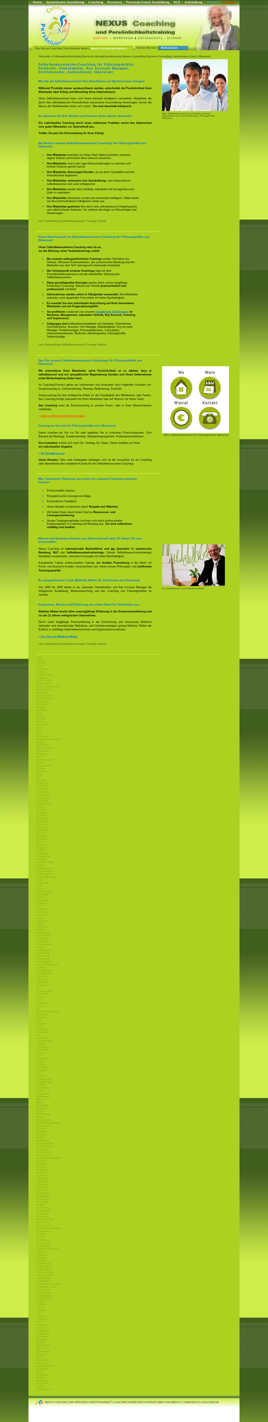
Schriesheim (43, 1281)
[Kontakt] (195, 432)
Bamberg (41, 710)
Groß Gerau (43, 912)
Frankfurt (41, 859)
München (41, 1134)
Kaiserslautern (44, 991)
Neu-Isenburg (44, 1152)
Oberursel (42, 1175)
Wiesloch (41, 1363)
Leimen (40, 1061)
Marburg (41, 1108)
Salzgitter (41, 1260)
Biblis (39, 733)
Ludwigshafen (44, 1081)
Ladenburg (42, 1029)
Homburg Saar (44, 970)
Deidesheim (43, 795)
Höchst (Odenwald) (47, 964)
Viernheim (42, 1324)
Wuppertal (42, 1383)
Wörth (39, 1371)
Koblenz (41, 1017)
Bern (39, 730)
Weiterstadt (42, 1351)
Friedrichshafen (45, 871)
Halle (39, 917)
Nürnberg (41, 1166)
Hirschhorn (42, 958)
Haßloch (41, 929)
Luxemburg (42, 1087)
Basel (39, 713)
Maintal (40, 1099)
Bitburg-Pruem (44, 748)
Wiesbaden (42, 1360)
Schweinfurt (43, 1289)
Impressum (123, 38)
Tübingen (41, 1316)
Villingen (41, 1327)
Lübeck (40, 1084)
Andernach (42, 669)
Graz (39, 906)
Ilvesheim (41, 976)
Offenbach (42, 1178)
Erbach (40, 833)
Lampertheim (44, 1040)
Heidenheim (43, 935)
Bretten (40, 768)
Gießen (40, 897)
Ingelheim (42, 979)
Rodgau (41, 1234)
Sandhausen (43, 1263)
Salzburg (41, 1257)
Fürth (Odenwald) (46, 876)
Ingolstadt (42, 982)
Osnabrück (42, 736)
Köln (39, 1020)
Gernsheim (42, 894)
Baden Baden (44, 683)
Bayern (40, 715)
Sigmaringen (43, 1295)
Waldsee (41, 1339)
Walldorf (41, 1342)
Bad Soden (42, 701)
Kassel (40, 997)
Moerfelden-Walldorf (48, 1122)
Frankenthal (43, 856)
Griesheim (42, 909)
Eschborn (41, 838)
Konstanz (41, 1023)
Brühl (39, 774)
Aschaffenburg (44, 674)
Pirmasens (42, 1199)
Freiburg (41, 865)
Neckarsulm (43, 1149)
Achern (40, 660)
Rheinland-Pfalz (45, 1219)
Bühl (39, 777)
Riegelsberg (43, 1231)
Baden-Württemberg (47, 686)
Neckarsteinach (45, 1146)
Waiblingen (42, 1336)
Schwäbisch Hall (45, 1286)
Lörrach (40, 1076)
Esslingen (42, 844)
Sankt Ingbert (44, 1269)
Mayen (40, 1111)
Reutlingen (42, 1216)
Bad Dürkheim (44, 680)
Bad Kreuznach (45, 695)
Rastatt (40, 1204)
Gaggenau (42, 882)
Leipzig (40, 1064)
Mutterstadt (42, 1140)
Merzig (40, 1117)
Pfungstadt (42, 1193)
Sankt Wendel (44, 1275)
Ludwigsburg (43, 1079)
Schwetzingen (44, 1292)
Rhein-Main (43, 1222)
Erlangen (41, 836)
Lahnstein (42, 1032)
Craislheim (42, 789)
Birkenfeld (42, 745)
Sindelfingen (43, 1298)
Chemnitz (41, 786)
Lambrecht (42, 1038)
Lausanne (42, 1058)
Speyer (40, 1307)
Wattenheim (43, 1345)
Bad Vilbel (42, 704)
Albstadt (41, 663)
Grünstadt (42, 915)
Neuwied (41, 1163)
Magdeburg (43, 1093)
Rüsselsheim (43, 1243)
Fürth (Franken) (45, 874)
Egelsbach (42, 824)
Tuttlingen (42, 1319)
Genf (39, 885)
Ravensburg (43, 1207)
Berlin (39, 727)
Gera (39, 888)
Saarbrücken (43, 1245)
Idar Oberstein (44, 973)
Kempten (41, 1002)
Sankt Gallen (43, 1266)
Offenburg (42, 1181)
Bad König (42, 692)
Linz (38, 1073)
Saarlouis (41, 1254)
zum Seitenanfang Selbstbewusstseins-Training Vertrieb (72, 221)
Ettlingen (41, 847)
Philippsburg (43, 1196)
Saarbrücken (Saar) (47, 1248)
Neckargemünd (45, 1143)
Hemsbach (42, 941)
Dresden (41, 809)
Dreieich (41, 806)
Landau (40, 1043)
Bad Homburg (44, 689)
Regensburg (43, 1210)
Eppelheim (42, 830)
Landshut (41, 1046)
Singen (40, 1301)
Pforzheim (42, 1190)
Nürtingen (42, 1169)
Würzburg (42, 1380)
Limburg (41, 1070)
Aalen (39, 657)
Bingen (40, 742)
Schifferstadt (43, 1278)
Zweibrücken (43, 1389)
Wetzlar (40, 1354)
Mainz (39, 1102)
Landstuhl (42, 1049)
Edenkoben (43, 821)
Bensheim (42, 724)
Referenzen (169, 47)
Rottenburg (42, 1240)
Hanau (40, 923)
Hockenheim (43, 961)
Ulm (38, 1322)
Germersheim (44, 891)
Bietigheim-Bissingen (48, 739)
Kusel (39, 1026)
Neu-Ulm (41, 1161)
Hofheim (41, 967)
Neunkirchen (43, 1155)
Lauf (38, 1055)
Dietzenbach (43, 797)
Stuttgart (41, 1310)
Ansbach (41, 672)
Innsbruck (42, 985)
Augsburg (42, 677)
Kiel (38, 1008)
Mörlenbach (43, 1125)
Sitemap (174, 38)
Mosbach (41, 1131)
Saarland (41, 1251)
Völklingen (42, 1330)
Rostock (41, 1237)
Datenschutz (150, 38)
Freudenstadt (44, 868)
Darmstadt (42, 792)
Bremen (40, 762)
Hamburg (41, 920)
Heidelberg (42, 932)
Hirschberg (42, 956)
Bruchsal (41, 771)
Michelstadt (42, 1120)
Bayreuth (41, 718)
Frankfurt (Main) (45, 862)
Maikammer (43, 1096)
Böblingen (42, 754)
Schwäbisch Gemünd (48, 1283)
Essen (40, 841)
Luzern (40, 1090)
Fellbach (41, 850)
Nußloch (41, 1172)
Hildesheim (42, 953)
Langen (40, 1052)
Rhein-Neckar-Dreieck (49, 1228)
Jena (39, 988)
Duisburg (41, 815)
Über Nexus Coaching (48, 48)
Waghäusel (42, 1333)
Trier (39, 1313)
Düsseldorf (42, 812)
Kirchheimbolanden (47, 1011)
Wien (39, 1357)
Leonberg (42, 1067)
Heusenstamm (44, 950)
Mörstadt (41, 1128)
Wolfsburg (42, 1374)
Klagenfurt (42, 1014)
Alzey (39, 666)
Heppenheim (43, 944)
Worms (40, 1377)
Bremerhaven (44, 765)
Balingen (41, 707)
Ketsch (40, 1005)
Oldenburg (42, 1184)
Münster (41, 1137)
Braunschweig (44, 759)
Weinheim (42, 1348)
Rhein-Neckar (44, 1225)
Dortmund (42, 800)
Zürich (40, 1386)
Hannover (42, 926)
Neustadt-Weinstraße (48, 1158)
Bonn (39, 756)
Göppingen (42, 900)
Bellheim (41, 721)
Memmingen (43, 1114)
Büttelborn (42, 783)
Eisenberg (42, 827)
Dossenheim (43, 803)
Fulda (39, 879)
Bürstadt (41, 780)
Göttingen (42, 903)
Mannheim (42, 1105)
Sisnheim (41, 1304)
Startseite (44, 56)
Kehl (39, 999)
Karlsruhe (42, 994)
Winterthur (42, 1368)
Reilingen (42, 1213)
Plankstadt (42, 1202)
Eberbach (42, 818)
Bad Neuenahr (44, 698)
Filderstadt (42, 853)
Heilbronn (42, 938)
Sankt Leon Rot (45, 1272)
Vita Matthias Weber (76, 48)
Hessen (40, 947)
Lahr (39, 1035)
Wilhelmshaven (45, 1365)
